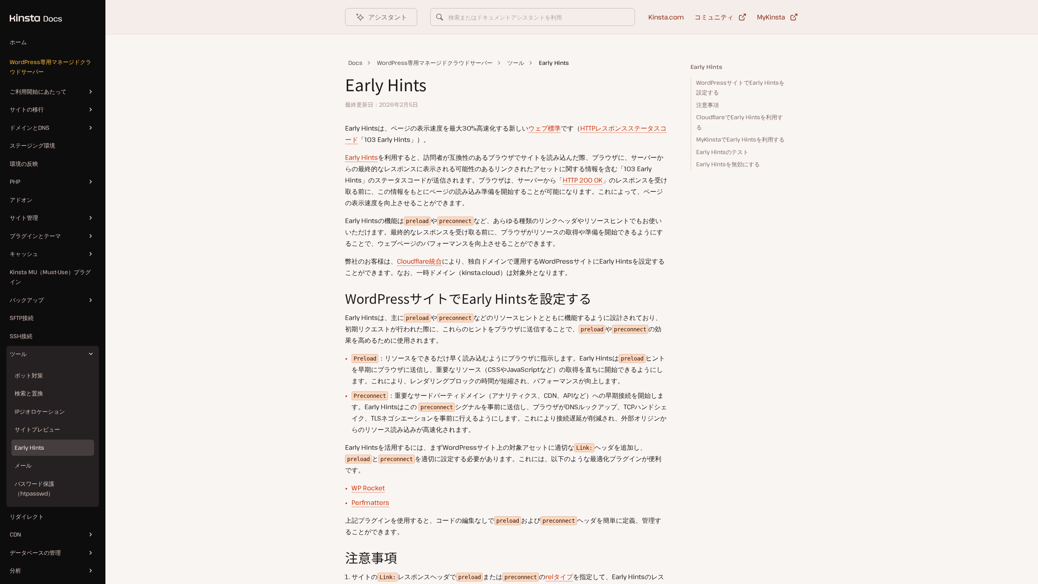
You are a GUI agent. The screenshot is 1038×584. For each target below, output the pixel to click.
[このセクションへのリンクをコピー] (338, 298)
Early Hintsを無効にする (728, 164)
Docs (355, 63)
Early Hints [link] (554, 63)
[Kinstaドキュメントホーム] (31, 14)
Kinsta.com (666, 17)
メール (23, 465)
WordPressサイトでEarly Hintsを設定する (740, 88)
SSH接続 (21, 336)
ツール (515, 63)
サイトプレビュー (37, 429)
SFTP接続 (22, 318)
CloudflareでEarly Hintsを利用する (739, 122)
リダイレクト (27, 516)
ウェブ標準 (544, 128)
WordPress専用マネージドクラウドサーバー (50, 67)
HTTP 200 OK (583, 180)
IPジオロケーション (40, 411)
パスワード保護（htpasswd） (34, 489)
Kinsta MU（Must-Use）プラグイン (50, 277)
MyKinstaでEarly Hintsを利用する (740, 139)
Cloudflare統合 (419, 261)
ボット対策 (29, 375)
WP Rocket (368, 487)
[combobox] (532, 17)
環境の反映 (24, 163)
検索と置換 (29, 393)
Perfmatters (370, 502)
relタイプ (559, 576)
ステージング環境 (32, 145)
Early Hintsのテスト (722, 152)
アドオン (21, 200)
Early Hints (29, 447)
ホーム (18, 42)
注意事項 (707, 105)
